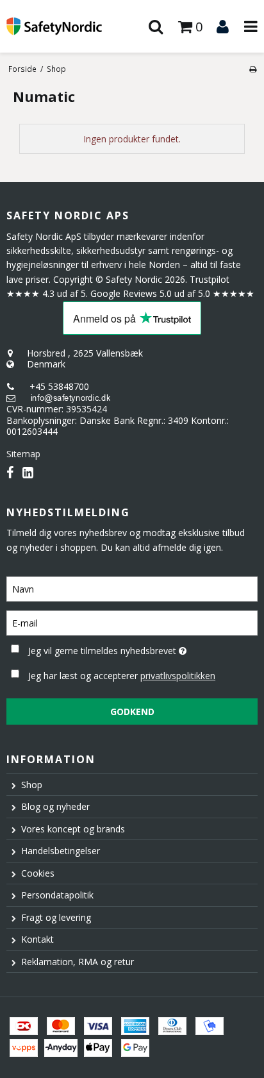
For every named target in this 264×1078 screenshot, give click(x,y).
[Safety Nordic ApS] (66, 26)
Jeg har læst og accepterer (121, 676)
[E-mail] (132, 622)
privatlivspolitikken (177, 676)
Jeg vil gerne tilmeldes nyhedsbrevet (119, 648)
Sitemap (23, 454)
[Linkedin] (27, 472)
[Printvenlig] (253, 68)
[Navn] (132, 588)
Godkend (132, 711)
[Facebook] (9, 472)
